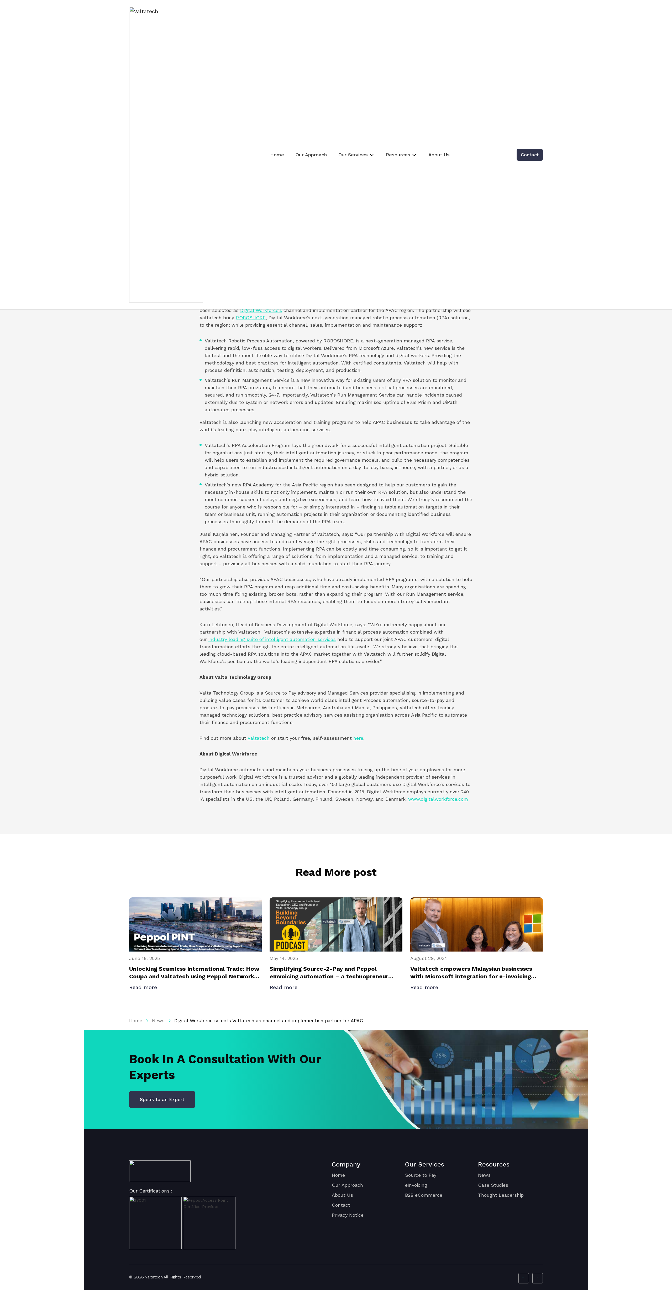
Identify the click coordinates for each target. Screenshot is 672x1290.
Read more (144, 987)
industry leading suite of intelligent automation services (272, 639)
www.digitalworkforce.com (438, 799)
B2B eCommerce (423, 1195)
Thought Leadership (501, 1195)
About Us (438, 154)
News (158, 1020)
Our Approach (311, 154)
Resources (398, 154)
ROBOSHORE (251, 317)
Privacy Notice (348, 1215)
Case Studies (493, 1185)
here (358, 738)
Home (277, 154)
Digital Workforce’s (261, 310)
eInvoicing (416, 1185)
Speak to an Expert (162, 1099)
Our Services (353, 154)
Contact (530, 154)
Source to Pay (420, 1175)
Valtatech (259, 738)
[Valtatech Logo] (160, 1171)
